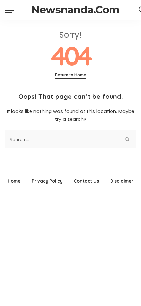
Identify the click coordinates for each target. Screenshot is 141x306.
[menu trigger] (11, 10)
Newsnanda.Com (75, 9)
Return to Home (70, 74)
